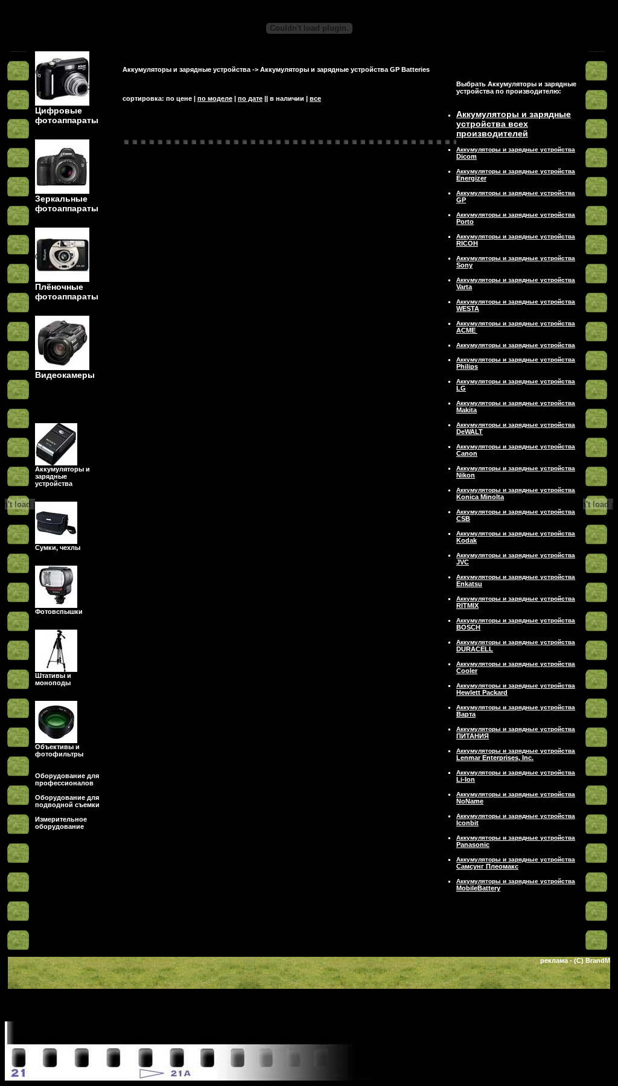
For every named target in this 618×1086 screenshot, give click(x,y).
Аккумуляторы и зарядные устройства (186, 69)
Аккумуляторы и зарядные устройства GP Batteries (345, 69)
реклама (554, 960)
